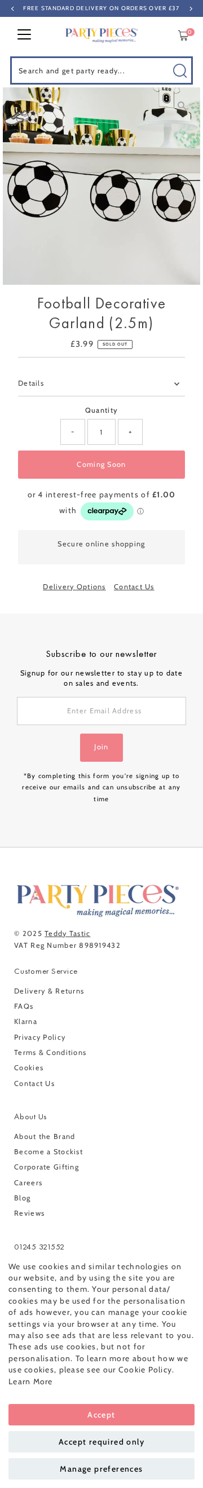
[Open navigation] (24, 35)
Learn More (30, 1381)
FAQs (23, 1006)
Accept (101, 1415)
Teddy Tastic (67, 933)
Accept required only (101, 1442)
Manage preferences (101, 1469)
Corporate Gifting (46, 1167)
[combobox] (101, 70)
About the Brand (44, 1136)
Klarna (25, 1021)
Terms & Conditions (50, 1052)
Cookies (28, 1067)
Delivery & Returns (49, 991)
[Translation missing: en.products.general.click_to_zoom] (182, 105)
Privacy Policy (39, 1037)
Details (31, 383)
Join (101, 747)
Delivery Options (74, 587)
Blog (22, 1198)
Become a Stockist (48, 1151)
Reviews (29, 1213)
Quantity (101, 410)
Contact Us (134, 587)
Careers (28, 1182)
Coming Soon (101, 464)
